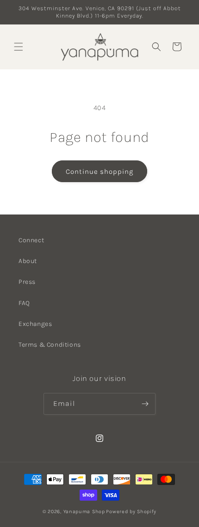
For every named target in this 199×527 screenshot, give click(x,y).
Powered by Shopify (131, 512)
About (28, 261)
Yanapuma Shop (84, 512)
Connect (31, 240)
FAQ (24, 303)
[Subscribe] (145, 404)
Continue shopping (99, 171)
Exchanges (35, 324)
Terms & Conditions (50, 345)
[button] (18, 47)
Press (27, 282)
